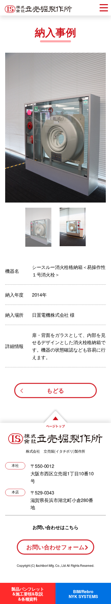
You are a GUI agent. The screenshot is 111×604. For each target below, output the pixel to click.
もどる (55, 390)
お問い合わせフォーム (55, 547)
